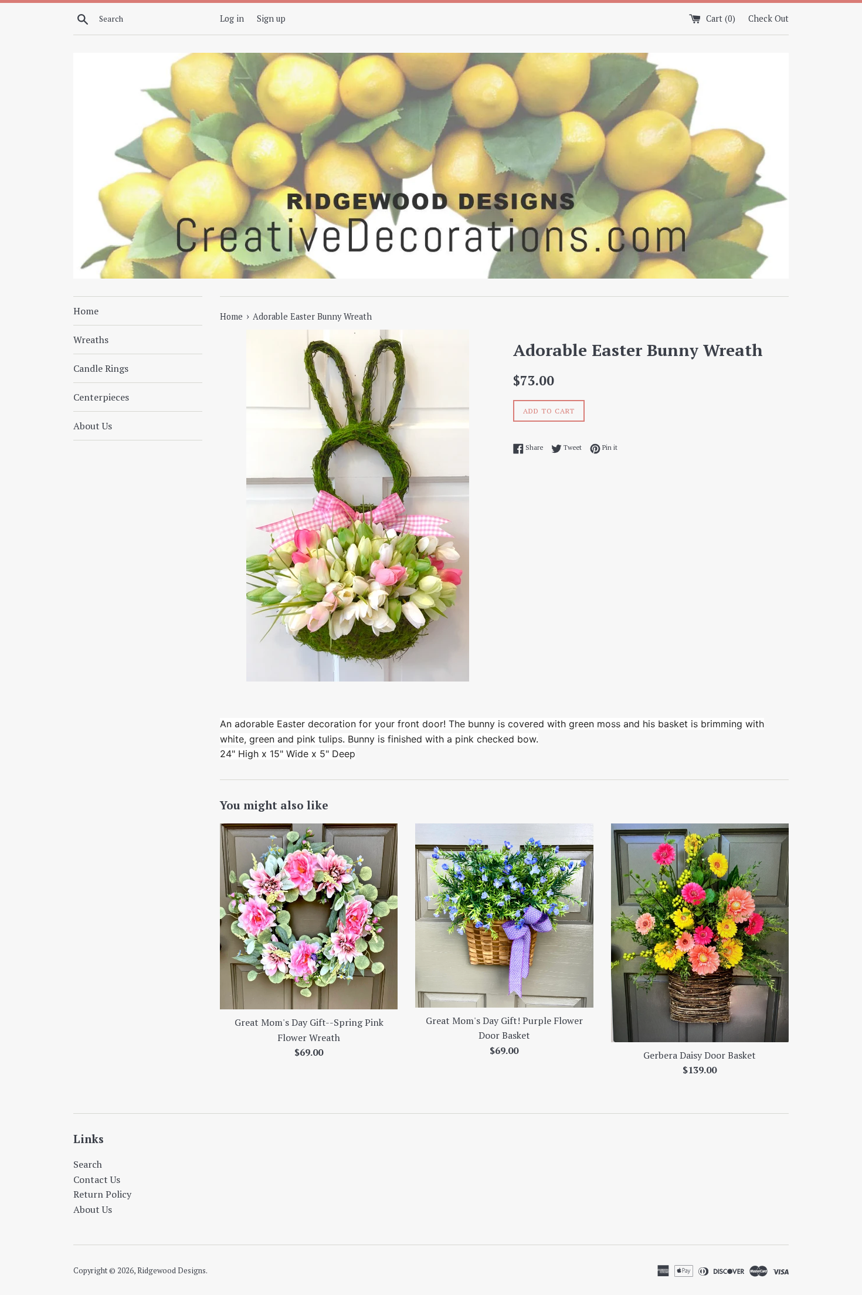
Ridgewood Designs (171, 1271)
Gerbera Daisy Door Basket (699, 1055)
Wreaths (90, 339)
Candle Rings (100, 368)
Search (87, 1164)
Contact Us (96, 1179)
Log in (232, 18)
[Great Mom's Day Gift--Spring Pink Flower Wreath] (309, 916)
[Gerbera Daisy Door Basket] (700, 932)
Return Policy (102, 1194)
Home (86, 310)
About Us (92, 425)
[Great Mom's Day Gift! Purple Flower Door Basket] (504, 915)
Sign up (271, 18)
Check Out (768, 18)
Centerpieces (101, 397)
